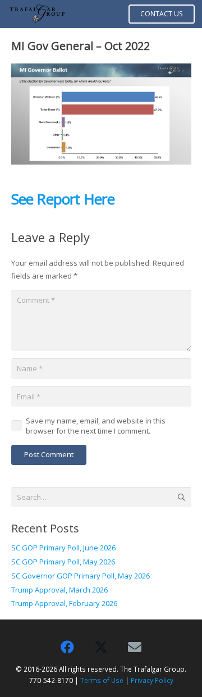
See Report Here (62, 199)
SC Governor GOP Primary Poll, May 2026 (80, 576)
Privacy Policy (152, 680)
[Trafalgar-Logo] (37, 14)
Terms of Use (101, 680)
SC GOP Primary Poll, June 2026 (63, 548)
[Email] (135, 647)
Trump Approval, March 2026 (59, 590)
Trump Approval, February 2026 (64, 603)
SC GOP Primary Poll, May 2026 (63, 562)
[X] (101, 647)
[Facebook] (67, 647)
